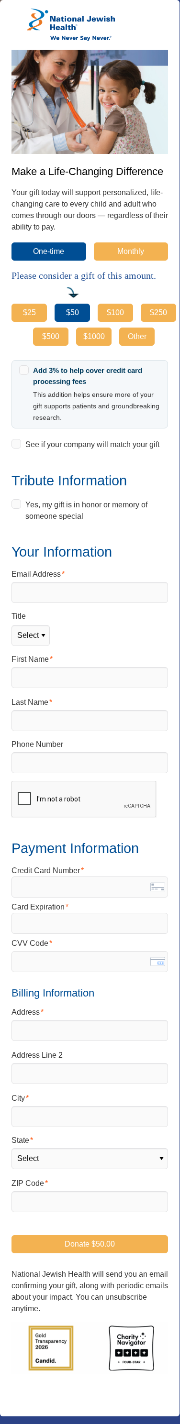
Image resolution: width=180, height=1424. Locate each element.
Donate (90, 1244)
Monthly (130, 251)
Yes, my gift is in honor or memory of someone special (86, 510)
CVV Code (29, 943)
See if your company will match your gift (92, 444)
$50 (72, 312)
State (20, 1140)
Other (137, 336)
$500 (50, 336)
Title (18, 616)
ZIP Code (27, 1183)
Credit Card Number (45, 870)
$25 (29, 312)
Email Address (36, 574)
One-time (48, 251)
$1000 (94, 336)
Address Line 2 (37, 1055)
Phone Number (37, 744)
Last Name (29, 702)
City (18, 1098)
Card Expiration (38, 907)
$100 (115, 312)
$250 (158, 312)
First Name (30, 659)
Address (25, 1012)
